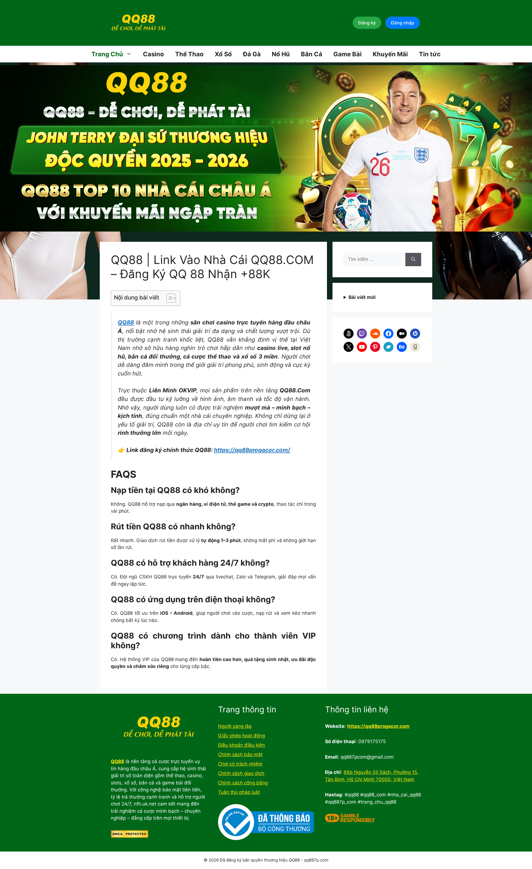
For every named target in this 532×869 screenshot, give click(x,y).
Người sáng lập (235, 726)
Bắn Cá (311, 54)
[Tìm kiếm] (413, 259)
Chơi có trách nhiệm (240, 764)
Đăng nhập (402, 23)
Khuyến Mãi (390, 54)
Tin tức (430, 54)
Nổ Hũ (281, 54)
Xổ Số (223, 54)
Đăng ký (367, 23)
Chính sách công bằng (243, 783)
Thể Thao (189, 54)
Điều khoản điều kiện (241, 745)
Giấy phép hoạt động (241, 735)
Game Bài (347, 54)
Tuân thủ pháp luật (239, 792)
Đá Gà (252, 54)
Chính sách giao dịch (241, 773)
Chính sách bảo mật (240, 754)
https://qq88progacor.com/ (252, 449)
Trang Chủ (107, 54)
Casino (153, 54)
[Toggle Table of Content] (168, 298)
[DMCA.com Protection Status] (129, 836)
